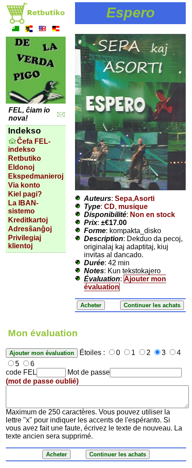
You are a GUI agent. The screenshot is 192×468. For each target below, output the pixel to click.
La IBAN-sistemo (23, 207)
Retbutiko (24, 158)
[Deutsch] (56, 29)
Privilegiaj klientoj (24, 242)
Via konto (24, 185)
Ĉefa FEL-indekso (29, 145)
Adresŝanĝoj (30, 229)
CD (109, 206)
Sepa (123, 198)
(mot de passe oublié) (42, 381)
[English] (42, 29)
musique (133, 206)
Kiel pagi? (25, 194)
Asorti (144, 198)
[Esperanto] (15, 29)
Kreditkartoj (28, 220)
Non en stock (152, 214)
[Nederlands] (29, 29)
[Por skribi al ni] (61, 114)
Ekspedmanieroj (35, 176)
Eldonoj (21, 167)
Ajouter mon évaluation (125, 283)
